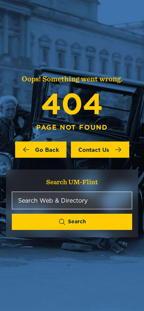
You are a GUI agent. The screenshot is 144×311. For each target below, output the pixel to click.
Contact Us (93, 150)
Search (77, 221)
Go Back (47, 150)
